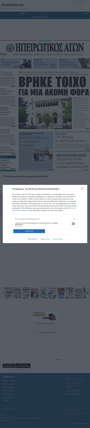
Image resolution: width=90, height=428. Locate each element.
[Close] (83, 189)
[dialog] (45, 214)
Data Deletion (32, 239)
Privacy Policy (57, 239)
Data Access (45, 239)
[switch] (72, 223)
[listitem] (45, 219)
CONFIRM (29, 231)
